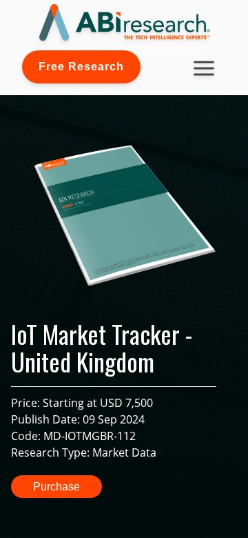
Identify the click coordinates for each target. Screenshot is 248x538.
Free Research (81, 66)
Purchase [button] (56, 486)
